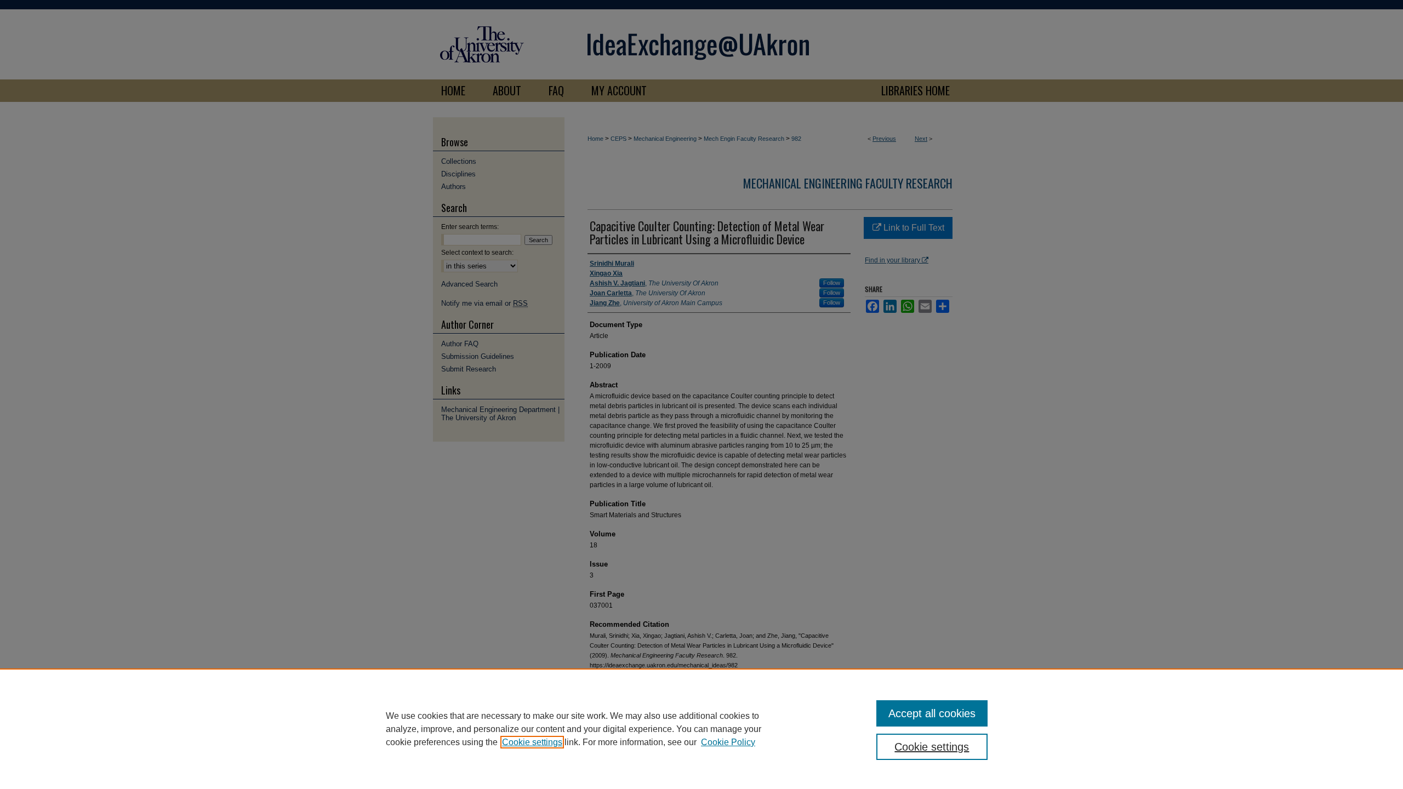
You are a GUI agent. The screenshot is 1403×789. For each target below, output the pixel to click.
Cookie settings (532, 742)
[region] (701, 728)
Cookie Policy (728, 742)
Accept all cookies (932, 713)
